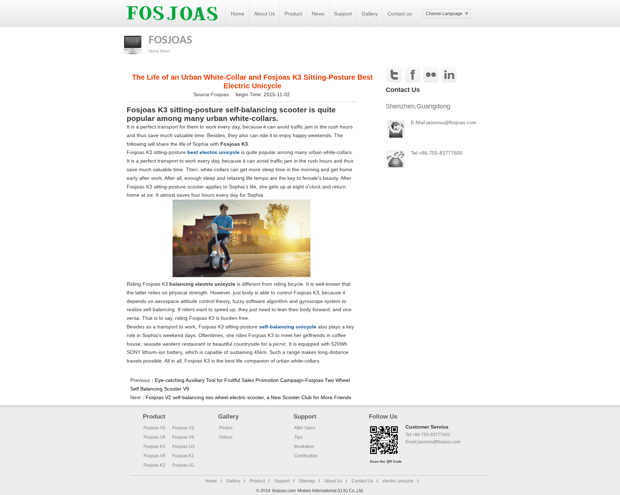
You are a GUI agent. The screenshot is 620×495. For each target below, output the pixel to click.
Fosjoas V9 (154, 455)
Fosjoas (220, 94)
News (318, 14)
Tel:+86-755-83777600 (427, 434)
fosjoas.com (284, 490)
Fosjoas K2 (154, 465)
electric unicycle (398, 481)
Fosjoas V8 (154, 437)
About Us (264, 14)
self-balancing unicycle (287, 327)
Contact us (400, 14)
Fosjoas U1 (183, 465)
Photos (225, 427)
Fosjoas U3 (183, 446)
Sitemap (307, 481)
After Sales (304, 427)
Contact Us (362, 481)
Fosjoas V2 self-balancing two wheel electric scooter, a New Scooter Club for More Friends (248, 397)
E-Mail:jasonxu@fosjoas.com (443, 122)
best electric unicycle (213, 152)
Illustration (304, 446)
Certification (306, 455)
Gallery (370, 14)
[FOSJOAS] (172, 25)
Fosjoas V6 (183, 437)
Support (343, 14)
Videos (225, 437)
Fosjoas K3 (154, 446)
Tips (298, 437)
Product (293, 14)
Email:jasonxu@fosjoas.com (433, 441)
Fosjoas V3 (183, 427)
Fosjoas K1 (183, 455)
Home (237, 14)
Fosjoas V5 (154, 427)
